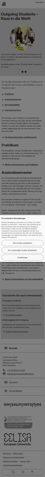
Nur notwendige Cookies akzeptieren (22, 250)
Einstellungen (22, 257)
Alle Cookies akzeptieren (22, 243)
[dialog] (22, 238)
